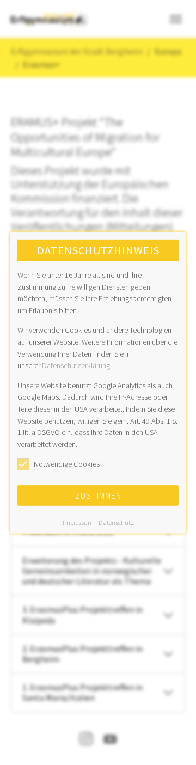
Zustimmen (98, 495)
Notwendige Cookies (67, 464)
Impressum (78, 522)
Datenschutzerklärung (76, 365)
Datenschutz (116, 522)
